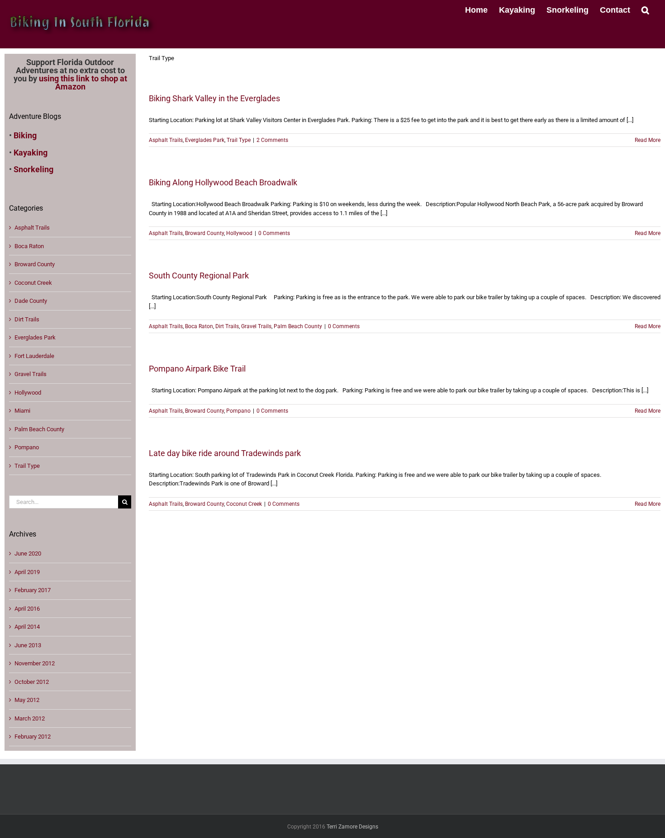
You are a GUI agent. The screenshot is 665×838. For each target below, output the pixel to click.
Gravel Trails (256, 326)
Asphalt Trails (166, 140)
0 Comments (274, 233)
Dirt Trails (227, 326)
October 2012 (31, 681)
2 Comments (272, 140)
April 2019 (27, 572)
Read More (647, 140)
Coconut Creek (244, 504)
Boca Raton (199, 326)
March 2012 (29, 718)
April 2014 (27, 626)
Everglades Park (204, 140)
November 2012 (34, 663)
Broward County (204, 233)
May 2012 (26, 700)
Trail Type (239, 140)
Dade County (30, 300)
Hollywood (239, 233)
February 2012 (32, 736)
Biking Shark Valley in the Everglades (214, 98)
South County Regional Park (199, 275)
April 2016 (27, 608)
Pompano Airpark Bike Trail (197, 368)
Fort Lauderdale (34, 356)
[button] (645, 9)
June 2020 (27, 553)
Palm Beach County (298, 326)
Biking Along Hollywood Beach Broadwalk (223, 182)
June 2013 (27, 645)
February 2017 (32, 590)
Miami (22, 410)
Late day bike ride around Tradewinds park (225, 453)
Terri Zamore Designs (352, 827)
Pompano (238, 411)
